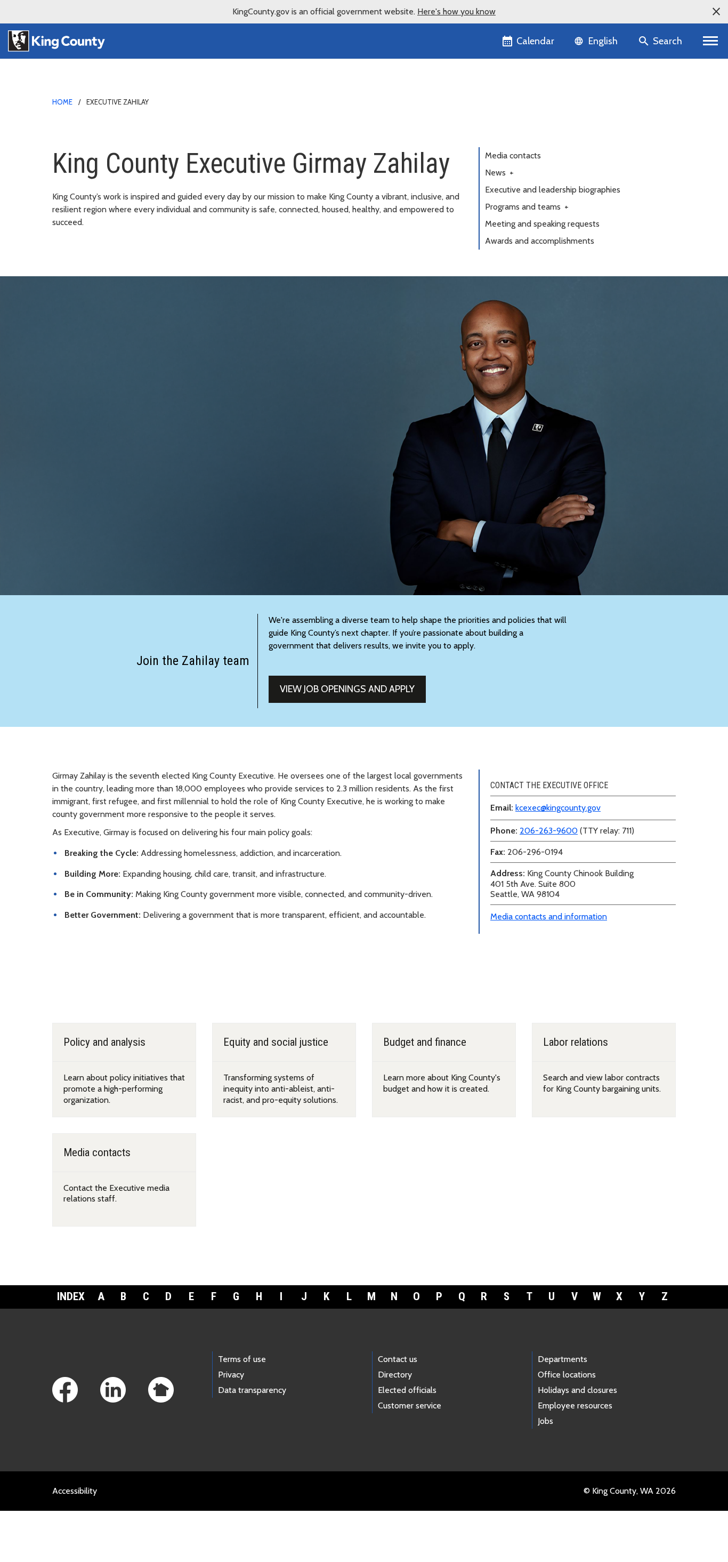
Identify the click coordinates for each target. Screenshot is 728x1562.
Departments (562, 1359)
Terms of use (242, 1359)
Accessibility (74, 1491)
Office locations (567, 1374)
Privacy (231, 1374)
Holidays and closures (577, 1390)
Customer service (409, 1405)
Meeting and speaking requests (542, 224)
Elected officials (407, 1390)
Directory (395, 1374)
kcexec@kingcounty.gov (558, 808)
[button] (716, 11)
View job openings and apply (347, 689)
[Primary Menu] (710, 41)
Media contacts (513, 155)
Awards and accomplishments (539, 241)
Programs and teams (527, 207)
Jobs (545, 1421)
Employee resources (575, 1405)
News (499, 172)
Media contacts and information (548, 916)
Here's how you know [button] (456, 11)
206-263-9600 (549, 831)
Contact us (397, 1359)
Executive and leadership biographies (552, 190)
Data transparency (252, 1390)
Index (71, 1296)
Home (62, 102)
